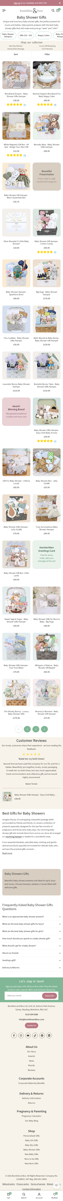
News (31, 1061)
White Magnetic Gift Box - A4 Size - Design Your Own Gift (16, 146)
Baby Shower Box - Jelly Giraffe (46, 482)
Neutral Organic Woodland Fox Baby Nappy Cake (47, 95)
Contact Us (31, 1025)
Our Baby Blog (31, 1121)
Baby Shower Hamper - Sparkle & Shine (16, 293)
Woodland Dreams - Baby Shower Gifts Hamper (16, 95)
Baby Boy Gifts (31, 1145)
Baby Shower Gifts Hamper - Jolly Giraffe (16, 528)
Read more (7, 853)
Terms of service (38, 1184)
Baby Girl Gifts (31, 1140)
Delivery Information (31, 1098)
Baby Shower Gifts (31, 1150)
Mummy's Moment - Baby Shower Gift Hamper (46, 712)
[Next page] (44, 729)
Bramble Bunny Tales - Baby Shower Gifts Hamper (46, 385)
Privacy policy (23, 1184)
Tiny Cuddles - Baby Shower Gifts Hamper (16, 339)
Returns (31, 1103)
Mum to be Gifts (31, 1159)
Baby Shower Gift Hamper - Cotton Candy (47, 242)
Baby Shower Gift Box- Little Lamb (16, 574)
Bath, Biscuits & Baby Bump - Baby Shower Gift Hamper (47, 339)
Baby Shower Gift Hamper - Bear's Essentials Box (16, 196)
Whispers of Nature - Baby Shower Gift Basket (46, 666)
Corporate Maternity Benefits (31, 1083)
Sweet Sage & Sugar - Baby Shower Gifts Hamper (16, 620)
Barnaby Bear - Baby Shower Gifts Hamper (46, 146)
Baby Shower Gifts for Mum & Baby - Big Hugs (46, 620)
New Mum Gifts (31, 1164)
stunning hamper (14, 836)
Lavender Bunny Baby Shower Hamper (16, 385)
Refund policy (8, 1184)
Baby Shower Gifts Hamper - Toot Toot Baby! (16, 666)
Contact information (31, 1189)
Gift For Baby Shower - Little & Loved (16, 482)
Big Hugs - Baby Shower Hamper (46, 293)
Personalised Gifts (31, 1136)
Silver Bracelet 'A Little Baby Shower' (16, 242)
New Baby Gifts (31, 1154)
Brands (31, 1065)
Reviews (31, 1070)
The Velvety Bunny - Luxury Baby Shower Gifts (16, 712)
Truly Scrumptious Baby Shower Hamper (47, 528)
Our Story (31, 1052)
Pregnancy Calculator (31, 1116)
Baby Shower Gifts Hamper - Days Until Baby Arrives (46, 431)
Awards (31, 1056)
